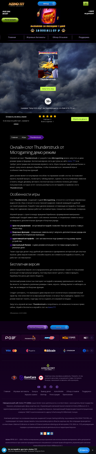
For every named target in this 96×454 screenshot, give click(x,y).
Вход (46, 3)
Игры (24, 137)
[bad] (40, 116)
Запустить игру (48, 89)
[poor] (43, 116)
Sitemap (43, 394)
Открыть (84, 450)
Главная (12, 37)
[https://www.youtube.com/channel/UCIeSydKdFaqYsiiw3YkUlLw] (39, 387)
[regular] (47, 116)
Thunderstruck (35, 137)
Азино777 (52, 307)
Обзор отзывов (60, 37)
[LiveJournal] (55, 433)
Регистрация (10, 20)
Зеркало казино (31, 394)
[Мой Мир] (51, 433)
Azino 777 (72, 161)
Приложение (68, 394)
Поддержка (84, 37)
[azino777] (45, 387)
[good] (51, 116)
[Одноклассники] (45, 433)
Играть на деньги (80, 119)
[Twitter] (48, 433)
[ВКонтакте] (41, 433)
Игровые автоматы (36, 37)
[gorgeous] (55, 116)
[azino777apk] (57, 387)
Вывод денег (46, 391)
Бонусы (35, 391)
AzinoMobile (58, 391)
